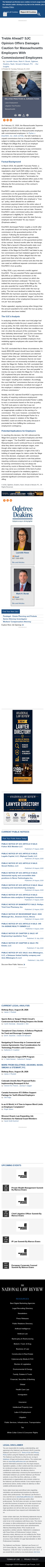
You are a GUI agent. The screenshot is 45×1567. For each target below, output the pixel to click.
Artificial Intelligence (22, 1329)
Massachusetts (10, 109)
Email (17, 556)
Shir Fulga (7, 1097)
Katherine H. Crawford (11, 1050)
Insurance (22, 1402)
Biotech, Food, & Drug (22, 1344)
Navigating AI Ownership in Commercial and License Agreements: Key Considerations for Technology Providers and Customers (21, 1045)
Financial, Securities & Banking (22, 1379)
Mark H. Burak (24, 61)
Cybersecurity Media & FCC (23, 1359)
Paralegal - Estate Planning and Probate (20, 616)
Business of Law (22, 1349)
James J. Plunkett (10, 1012)
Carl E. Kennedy (9, 1024)
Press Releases (22, 1318)
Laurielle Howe (12, 61)
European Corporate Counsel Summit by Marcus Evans (24, 1266)
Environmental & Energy (22, 1369)
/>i (28, 115)
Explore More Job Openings (12, 625)
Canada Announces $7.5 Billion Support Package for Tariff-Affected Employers (19, 1093)
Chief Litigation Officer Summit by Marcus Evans (27, 1215)
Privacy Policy (31, 1559)
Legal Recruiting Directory (22, 1308)
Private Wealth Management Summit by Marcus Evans (27, 1189)
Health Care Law (22, 1389)
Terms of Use (26, 1452)
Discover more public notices (12, 964)
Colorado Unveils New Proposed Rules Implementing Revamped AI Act (19, 1082)
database (6, 1459)
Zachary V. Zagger (26, 1086)
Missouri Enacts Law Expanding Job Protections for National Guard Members (19, 1117)
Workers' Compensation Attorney (17, 622)
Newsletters (22, 1313)
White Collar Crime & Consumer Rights (22, 1433)
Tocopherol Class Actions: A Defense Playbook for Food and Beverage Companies (22, 1032)
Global (22, 1384)
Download (24, 115)
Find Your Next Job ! (11, 611)
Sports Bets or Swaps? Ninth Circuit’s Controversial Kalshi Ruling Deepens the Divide (22, 1020)
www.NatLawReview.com (17, 1461)
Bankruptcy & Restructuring (22, 1339)
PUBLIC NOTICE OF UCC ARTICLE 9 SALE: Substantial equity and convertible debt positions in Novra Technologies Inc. (20, 875)
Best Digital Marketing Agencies (22, 1303)
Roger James (8, 1109)
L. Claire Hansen (10, 1059)
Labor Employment (11, 103)
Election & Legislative (22, 1364)
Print (16, 115)
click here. (37, 1552)
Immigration (22, 1395)
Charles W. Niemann (24, 1036)
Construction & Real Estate (22, 1354)
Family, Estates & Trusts (22, 1374)
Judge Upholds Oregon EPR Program (18, 1057)
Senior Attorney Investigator (15, 619)
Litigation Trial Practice (12, 106)
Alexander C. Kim (22, 1024)
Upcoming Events (11, 1165)
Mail (20, 115)
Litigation (22, 1417)
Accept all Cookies (11, 12)
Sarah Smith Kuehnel (11, 1121)
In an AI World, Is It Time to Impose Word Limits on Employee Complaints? (22, 1105)
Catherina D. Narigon (24, 1059)
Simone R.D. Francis (11, 1086)
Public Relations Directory (22, 1324)
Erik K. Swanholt (9, 1036)
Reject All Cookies (28, 12)
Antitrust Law (22, 1334)
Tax (22, 1427)
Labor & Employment (22, 1412)
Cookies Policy (8, 7)
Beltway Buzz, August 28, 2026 (15, 1010)
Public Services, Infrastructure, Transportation (22, 1422)
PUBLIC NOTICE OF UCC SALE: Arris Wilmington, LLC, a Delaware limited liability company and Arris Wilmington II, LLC (22, 955)
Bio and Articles (18, 562)
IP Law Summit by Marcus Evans (26, 1242)
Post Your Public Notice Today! (15, 838)
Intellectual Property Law (22, 1407)
